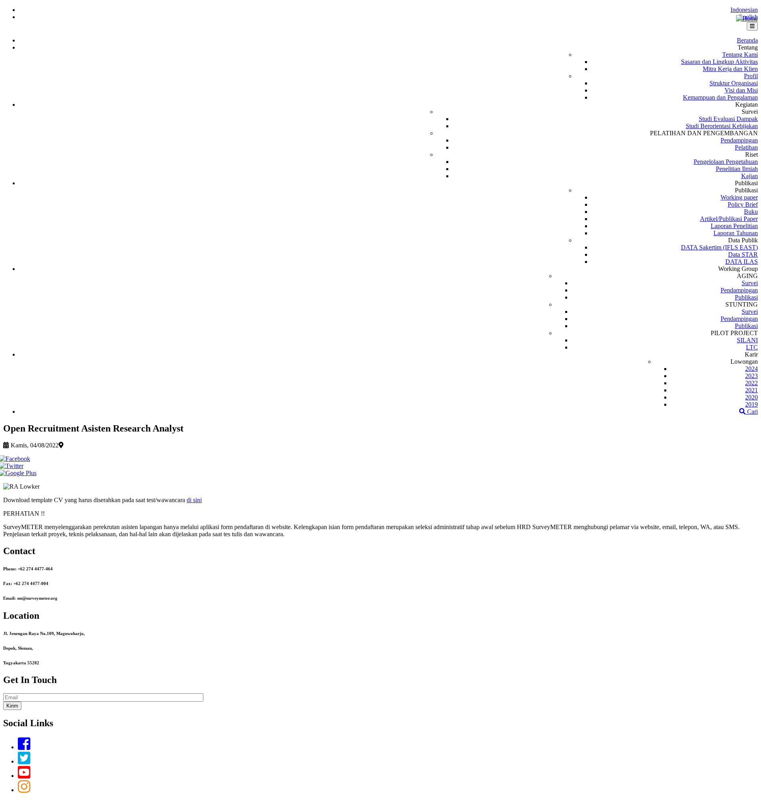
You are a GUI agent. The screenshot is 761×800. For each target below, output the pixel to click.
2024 (751, 368)
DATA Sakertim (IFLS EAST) (719, 247)
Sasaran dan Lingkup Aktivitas (719, 61)
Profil (751, 76)
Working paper (739, 197)
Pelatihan (746, 147)
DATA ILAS (741, 261)
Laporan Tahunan (735, 233)
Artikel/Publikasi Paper (729, 218)
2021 (751, 390)
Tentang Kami (740, 54)
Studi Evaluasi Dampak (728, 118)
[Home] (747, 18)
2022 (751, 383)
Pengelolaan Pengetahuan (726, 161)
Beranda (747, 40)
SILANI (747, 340)
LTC (752, 347)
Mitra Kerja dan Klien (730, 68)
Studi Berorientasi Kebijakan (722, 126)
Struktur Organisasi (733, 83)
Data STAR (743, 254)
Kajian (749, 176)
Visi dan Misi (741, 90)
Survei (750, 283)
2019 (751, 404)
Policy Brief (743, 204)
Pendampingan (739, 140)
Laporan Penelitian (734, 226)
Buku (751, 211)
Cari (752, 411)
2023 (751, 375)
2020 (751, 397)
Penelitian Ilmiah (737, 168)
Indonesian (744, 9)
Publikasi (746, 297)
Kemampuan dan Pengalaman (720, 97)
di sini (194, 500)
